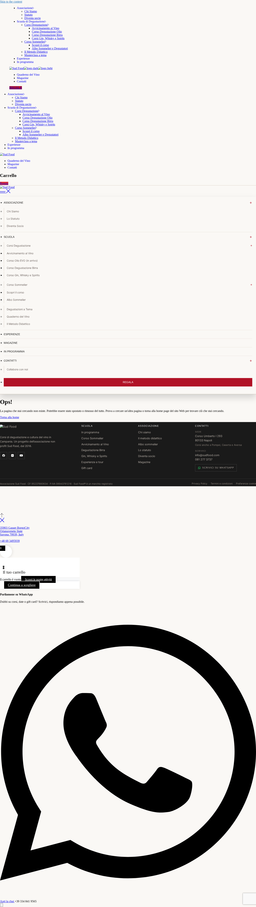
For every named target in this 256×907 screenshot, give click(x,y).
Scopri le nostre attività (38, 579)
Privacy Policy (199, 483)
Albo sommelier (148, 444)
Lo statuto (144, 450)
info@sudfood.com (207, 455)
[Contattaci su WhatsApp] (1, 905)
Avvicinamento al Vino (95, 444)
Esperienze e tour (92, 462)
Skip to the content (11, 1)
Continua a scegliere (22, 585)
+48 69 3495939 (10, 540)
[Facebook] (3, 455)
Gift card (86, 468)
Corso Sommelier (92, 438)
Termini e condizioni (222, 483)
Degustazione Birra (93, 450)
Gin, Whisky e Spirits (94, 456)
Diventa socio (146, 456)
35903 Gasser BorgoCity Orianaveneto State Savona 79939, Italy (15, 531)
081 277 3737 (203, 459)
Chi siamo (144, 432)
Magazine (144, 462)
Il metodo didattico (150, 438)
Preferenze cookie (246, 483)
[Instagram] (12, 455)
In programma (90, 432)
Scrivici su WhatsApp (218, 467)
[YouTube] (21, 455)
